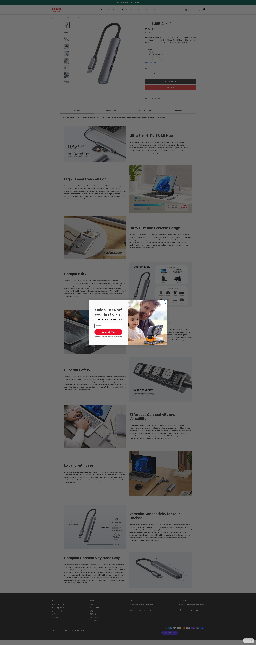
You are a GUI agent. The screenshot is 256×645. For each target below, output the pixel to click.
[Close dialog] (164, 302)
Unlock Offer (108, 332)
